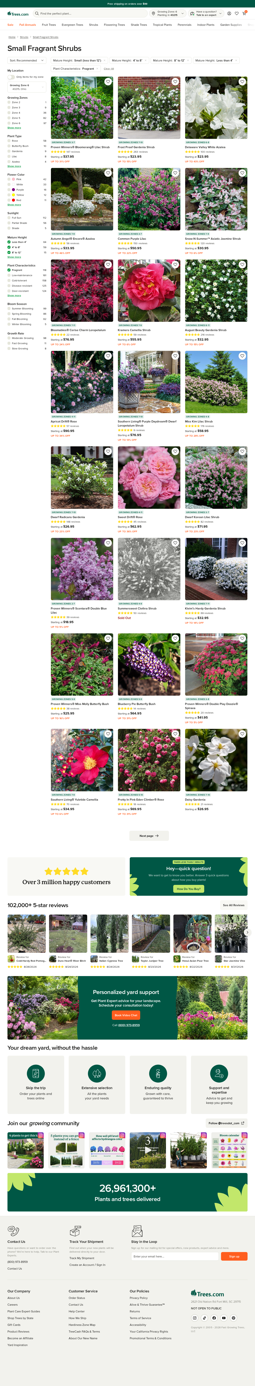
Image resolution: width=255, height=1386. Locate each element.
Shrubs (93, 24)
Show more (14, 127)
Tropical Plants (162, 24)
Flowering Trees (114, 24)
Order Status (77, 1297)
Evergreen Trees (72, 24)
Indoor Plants (205, 24)
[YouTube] (224, 1318)
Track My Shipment (81, 1258)
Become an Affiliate (20, 1338)
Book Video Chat (126, 1015)
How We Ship (77, 1318)
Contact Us (14, 1268)
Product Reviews (18, 1331)
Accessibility (138, 1324)
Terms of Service (140, 1318)
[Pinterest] (233, 1318)
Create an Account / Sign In (87, 1264)
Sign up (234, 1256)
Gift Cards (13, 1324)
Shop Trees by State (20, 1318)
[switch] (11, 77)
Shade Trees (139, 24)
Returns (135, 1311)
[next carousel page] (247, 932)
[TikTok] (204, 1318)
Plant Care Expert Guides (23, 1311)
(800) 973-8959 (129, 1025)
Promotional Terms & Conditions (150, 1338)
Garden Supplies (231, 24)
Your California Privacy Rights (149, 1331)
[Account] (229, 13)
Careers (12, 1304)
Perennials (184, 24)
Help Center (77, 1311)
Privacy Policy (139, 1297)
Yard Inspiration (17, 1345)
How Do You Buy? (188, 888)
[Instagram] (194, 1318)
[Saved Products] (236, 13)
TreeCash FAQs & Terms (84, 1331)
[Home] (17, 13)
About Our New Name (83, 1338)
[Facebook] (214, 1318)
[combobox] (26, 60)
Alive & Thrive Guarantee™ (147, 1304)
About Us (13, 1297)
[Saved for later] (108, 81)
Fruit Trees (49, 24)
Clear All (109, 68)
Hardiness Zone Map (82, 1324)
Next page (146, 835)
